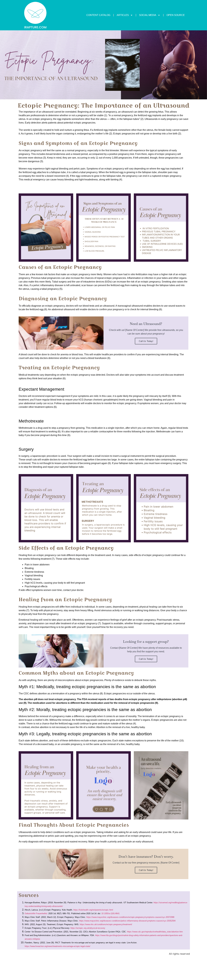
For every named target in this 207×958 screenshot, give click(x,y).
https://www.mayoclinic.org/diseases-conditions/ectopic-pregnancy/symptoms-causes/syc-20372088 (130, 917)
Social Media (147, 15)
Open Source (176, 15)
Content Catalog (98, 15)
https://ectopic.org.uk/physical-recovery (87, 928)
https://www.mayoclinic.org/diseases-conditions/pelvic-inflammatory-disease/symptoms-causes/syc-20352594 (127, 921)
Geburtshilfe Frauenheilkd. (36, 913)
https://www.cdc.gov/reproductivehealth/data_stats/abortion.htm (155, 932)
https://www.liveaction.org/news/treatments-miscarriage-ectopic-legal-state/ (58, 946)
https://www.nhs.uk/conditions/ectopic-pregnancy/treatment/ (106, 924)
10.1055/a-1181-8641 (110, 913)
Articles (123, 15)
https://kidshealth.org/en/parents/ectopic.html (93, 910)
